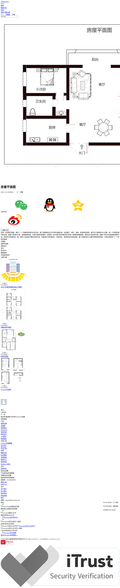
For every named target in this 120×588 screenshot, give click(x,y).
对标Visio (4, 484)
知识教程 (4, 455)
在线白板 (4, 432)
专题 (2, 10)
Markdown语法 (5, 464)
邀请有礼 (4, 468)
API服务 (3, 436)
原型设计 (4, 434)
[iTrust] (60, 586)
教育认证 (4, 482)
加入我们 (4, 491)
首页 (2, 14)
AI (1, 3)
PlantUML (4, 448)
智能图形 (4, 439)
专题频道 (4, 457)
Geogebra (4, 445)
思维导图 (4, 423)
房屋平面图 (4, 356)
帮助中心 (4, 459)
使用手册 (4, 462)
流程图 (8, 14)
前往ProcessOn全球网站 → (9, 535)
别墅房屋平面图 (6, 327)
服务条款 (4, 493)
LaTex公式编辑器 (6, 443)
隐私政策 (4, 495)
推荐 (2, 5)
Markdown (4, 430)
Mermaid (3, 447)
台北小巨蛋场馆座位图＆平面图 (11, 287)
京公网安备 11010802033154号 (50, 539)
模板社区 (4, 8)
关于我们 (4, 489)
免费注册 (7, 12)
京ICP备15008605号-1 (32, 539)
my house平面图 (6, 389)
